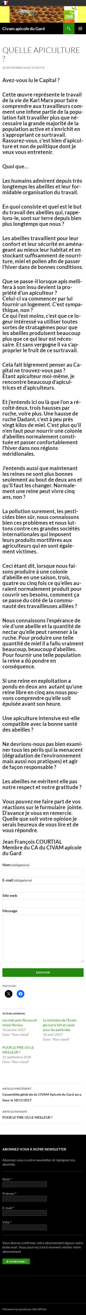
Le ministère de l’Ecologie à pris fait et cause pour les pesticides (60, 1025)
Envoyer (43, 972)
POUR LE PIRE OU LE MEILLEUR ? (27, 1114)
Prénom (9, 1193)
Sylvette (38, 67)
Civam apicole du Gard (23, 28)
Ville (6, 1222)
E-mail (17, 880)
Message (9, 910)
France (5, 3)
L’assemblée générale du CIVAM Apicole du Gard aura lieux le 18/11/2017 (41, 1094)
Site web (9, 895)
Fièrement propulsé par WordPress (24, 1309)
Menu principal (80, 28)
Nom (15, 864)
